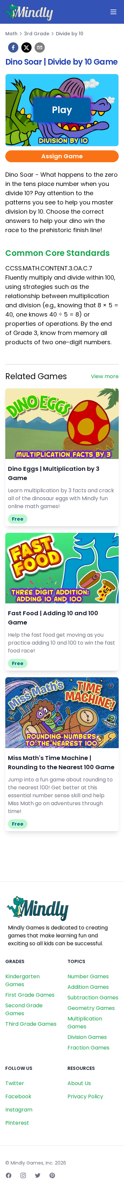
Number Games (88, 976)
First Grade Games (30, 995)
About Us (79, 1083)
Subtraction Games (92, 997)
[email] (39, 47)
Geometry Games (91, 1008)
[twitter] (26, 47)
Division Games (87, 1037)
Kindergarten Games (22, 980)
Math (11, 33)
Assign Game (62, 156)
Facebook (18, 1096)
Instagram (18, 1109)
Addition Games (88, 987)
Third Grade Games (31, 1024)
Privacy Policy (85, 1096)
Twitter (14, 1083)
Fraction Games (88, 1047)
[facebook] (13, 47)
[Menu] (113, 12)
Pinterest (17, 1123)
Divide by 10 (69, 33)
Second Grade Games (24, 1009)
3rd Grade (36, 33)
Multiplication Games (84, 1022)
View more (105, 376)
